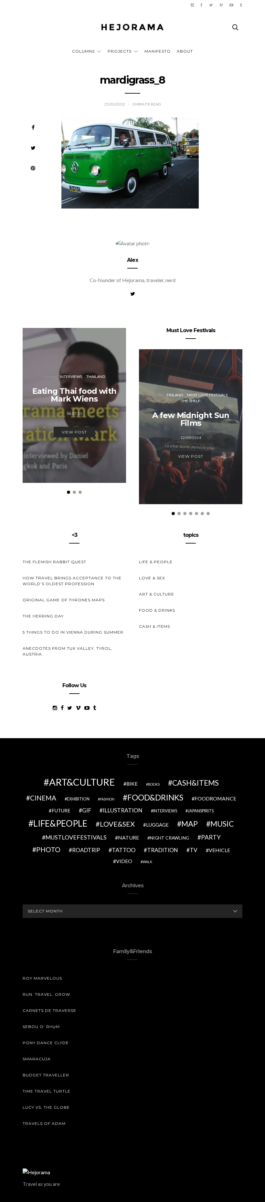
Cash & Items (154, 626)
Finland (175, 394)
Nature (128, 837)
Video (124, 861)
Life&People (60, 823)
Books (154, 784)
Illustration (123, 810)
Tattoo (123, 849)
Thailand (95, 376)
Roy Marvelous (42, 978)
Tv (193, 850)
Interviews (71, 376)
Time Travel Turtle (46, 1091)
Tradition (162, 850)
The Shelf (190, 400)
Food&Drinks (155, 797)
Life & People (156, 561)
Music (222, 823)
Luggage (157, 825)
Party (211, 837)
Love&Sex (117, 824)
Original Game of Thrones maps (64, 599)
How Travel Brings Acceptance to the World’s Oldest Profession (72, 581)
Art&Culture (82, 782)
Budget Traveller (46, 1075)
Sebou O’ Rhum (41, 1026)
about (185, 51)
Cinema (43, 798)
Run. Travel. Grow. (47, 994)
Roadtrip (86, 850)
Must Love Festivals (207, 394)
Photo (48, 849)
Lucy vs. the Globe (46, 1107)
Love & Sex (152, 578)
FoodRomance (215, 798)
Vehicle (219, 850)
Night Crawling (169, 837)
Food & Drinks (157, 610)
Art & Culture (156, 594)
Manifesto (157, 51)
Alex (132, 260)
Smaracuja (37, 1058)
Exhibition (78, 799)
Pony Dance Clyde (46, 1042)
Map (189, 823)
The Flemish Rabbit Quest (54, 561)
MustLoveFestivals (76, 837)
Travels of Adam (44, 1123)
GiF (86, 810)
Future (61, 810)
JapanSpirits (201, 811)
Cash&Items (195, 782)
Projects (120, 51)
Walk (147, 862)
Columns (83, 51)
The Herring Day (43, 616)
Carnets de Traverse (49, 1010)
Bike (132, 783)
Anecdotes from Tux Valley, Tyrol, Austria (67, 651)
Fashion (107, 799)
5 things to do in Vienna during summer (73, 632)
